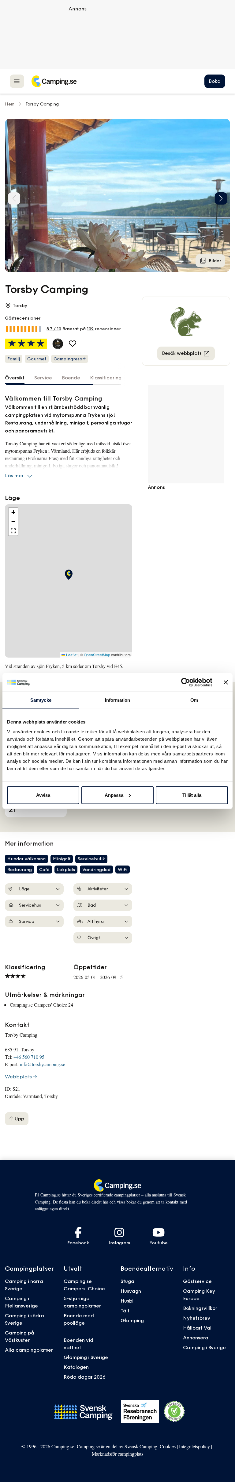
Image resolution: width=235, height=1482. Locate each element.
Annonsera (195, 1337)
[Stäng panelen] (226, 682)
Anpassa (114, 794)
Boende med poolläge (79, 1319)
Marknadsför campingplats (117, 1453)
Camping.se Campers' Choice (84, 1285)
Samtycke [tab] (40, 700)
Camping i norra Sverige (24, 1285)
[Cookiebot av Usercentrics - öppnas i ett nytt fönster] (185, 682)
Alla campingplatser (29, 1349)
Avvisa (43, 794)
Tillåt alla (191, 794)
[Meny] (17, 81)
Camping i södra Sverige (24, 1319)
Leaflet (71, 654)
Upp (18, 1118)
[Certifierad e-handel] (174, 1411)
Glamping (132, 1320)
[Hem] (54, 81)
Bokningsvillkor (200, 1308)
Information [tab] (117, 700)
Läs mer (14, 475)
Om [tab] (194, 700)
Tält (125, 1310)
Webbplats (18, 1076)
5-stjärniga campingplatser (82, 1302)
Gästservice (197, 1281)
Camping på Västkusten (19, 1336)
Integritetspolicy (194, 1446)
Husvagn (131, 1290)
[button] (221, 198)
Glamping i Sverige (86, 1357)
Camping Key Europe (199, 1294)
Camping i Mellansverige (21, 1302)
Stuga (127, 1281)
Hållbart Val (197, 1327)
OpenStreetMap (97, 654)
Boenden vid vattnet (78, 1344)
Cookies (168, 1446)
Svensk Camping (141, 1446)
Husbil (128, 1300)
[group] (117, 195)
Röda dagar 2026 (85, 1376)
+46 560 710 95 (28, 1057)
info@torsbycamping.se (42, 1064)
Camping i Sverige (204, 1347)
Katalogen (76, 1367)
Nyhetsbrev (196, 1317)
